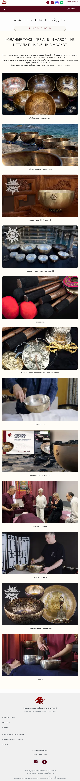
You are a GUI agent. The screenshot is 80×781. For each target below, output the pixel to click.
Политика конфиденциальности (13, 734)
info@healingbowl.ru (40, 750)
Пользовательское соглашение (12, 739)
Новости (5, 727)
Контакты (5, 744)
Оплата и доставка (8, 717)
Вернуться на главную (40, 28)
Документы (6, 722)
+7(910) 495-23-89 (72, 2)
